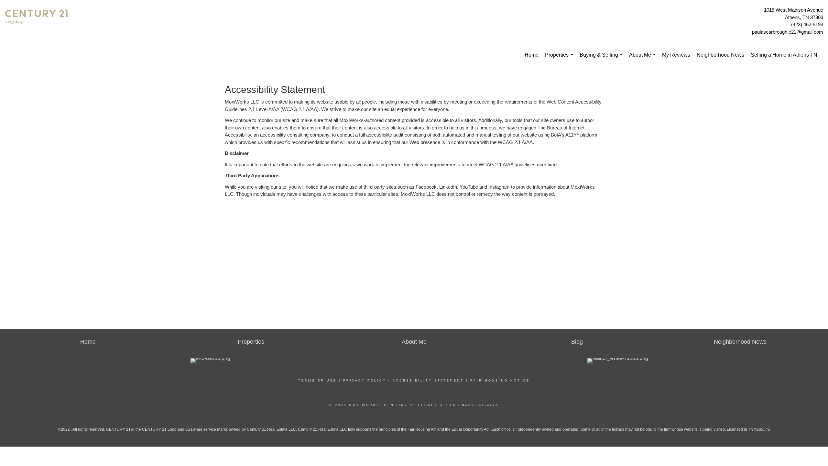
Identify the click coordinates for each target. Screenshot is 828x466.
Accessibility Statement (428, 380)
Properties (560, 58)
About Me (643, 58)
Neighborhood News (720, 55)
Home (532, 55)
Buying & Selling (602, 58)
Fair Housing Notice (500, 380)
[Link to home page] (39, 21)
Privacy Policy (364, 380)
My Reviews (676, 55)
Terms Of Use (317, 380)
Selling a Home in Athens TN (784, 55)
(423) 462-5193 (807, 24)
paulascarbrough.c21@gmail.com (787, 32)
